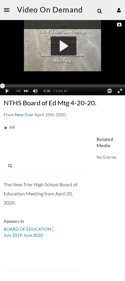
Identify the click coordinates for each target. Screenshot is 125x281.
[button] (8, 10)
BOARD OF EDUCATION (27, 229)
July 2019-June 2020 (23, 235)
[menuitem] (99, 11)
